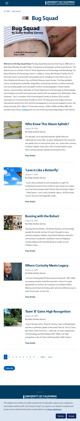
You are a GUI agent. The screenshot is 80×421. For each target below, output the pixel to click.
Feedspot (25, 109)
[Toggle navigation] (7, 3)
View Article (30, 155)
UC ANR (7, 11)
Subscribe (9, 368)
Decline (61, 416)
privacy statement (54, 409)
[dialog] (40, 410)
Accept (71, 416)
